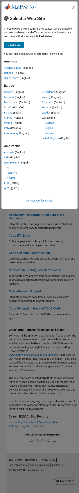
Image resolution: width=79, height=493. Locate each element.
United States (11, 78)
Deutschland (11, 102)
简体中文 (12, 172)
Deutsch (49, 122)
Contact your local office (39, 200)
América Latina (12, 67)
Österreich (47, 102)
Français (50, 133)
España (8, 107)
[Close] (73, 7)
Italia (7, 128)
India (7, 157)
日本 (6, 183)
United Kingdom (51, 138)
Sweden (46, 112)
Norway (46, 97)
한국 (6, 188)
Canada (8, 72)
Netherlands (48, 92)
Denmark (9, 97)
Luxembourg (11, 133)
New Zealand (11, 162)
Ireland (8, 122)
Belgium (8, 92)
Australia (9, 152)
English (49, 128)
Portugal (46, 107)
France (8, 117)
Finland (8, 112)
